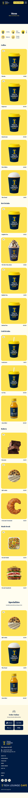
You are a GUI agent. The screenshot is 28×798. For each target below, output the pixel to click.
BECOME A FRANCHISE (18, 2)
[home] (6, 2)
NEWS (2, 775)
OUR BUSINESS (4, 758)
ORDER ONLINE (4, 765)
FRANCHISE (3, 761)
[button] (25, 2)
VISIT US (3, 768)
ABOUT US (3, 756)
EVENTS (3, 773)
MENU (2, 763)
